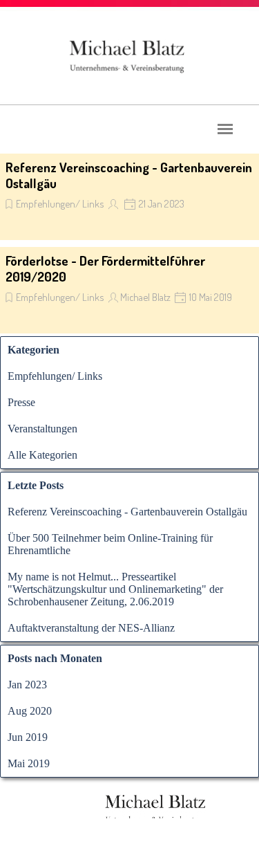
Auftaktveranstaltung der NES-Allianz (91, 628)
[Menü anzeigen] (225, 129)
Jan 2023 (27, 684)
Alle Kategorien (42, 455)
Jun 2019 (28, 737)
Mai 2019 (29, 763)
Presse (21, 402)
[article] (129, 197)
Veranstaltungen (42, 428)
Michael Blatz (145, 297)
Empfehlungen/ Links (60, 203)
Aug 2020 (30, 711)
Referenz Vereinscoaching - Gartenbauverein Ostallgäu (127, 511)
